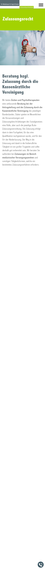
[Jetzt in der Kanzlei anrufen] (41, 565)
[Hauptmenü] (41, 5)
